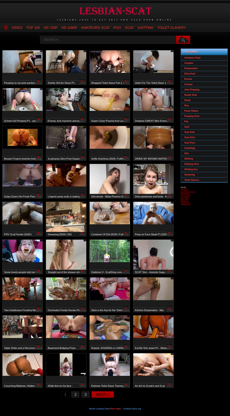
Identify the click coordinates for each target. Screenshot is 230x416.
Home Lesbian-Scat (99, 408)
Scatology (189, 148)
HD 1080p (69, 28)
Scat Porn (189, 142)
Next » (102, 394)
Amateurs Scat (95, 28)
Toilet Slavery (171, 28)
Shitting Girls (191, 164)
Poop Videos (191, 110)
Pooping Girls (191, 116)
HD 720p (51, 28)
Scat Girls (189, 137)
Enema (188, 79)
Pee (186, 121)
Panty (187, 100)
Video (17, 28)
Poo (117, 28)
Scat (129, 28)
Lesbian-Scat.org (132, 408)
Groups (188, 84)
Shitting (145, 28)
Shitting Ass (191, 169)
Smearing (189, 174)
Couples (188, 63)
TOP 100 (33, 28)
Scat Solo (189, 132)
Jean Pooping (191, 89)
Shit (186, 153)
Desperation (191, 68)
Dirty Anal (189, 73)
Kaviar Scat (190, 94)
